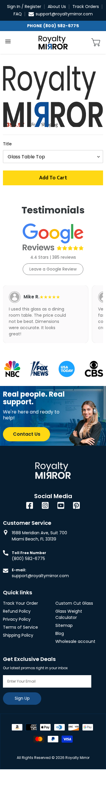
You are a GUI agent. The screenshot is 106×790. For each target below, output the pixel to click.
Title (7, 144)
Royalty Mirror (77, 757)
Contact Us (26, 434)
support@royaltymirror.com (64, 14)
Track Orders (85, 6)
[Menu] (7, 41)
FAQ (18, 14)
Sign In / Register (24, 6)
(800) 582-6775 (28, 558)
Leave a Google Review (53, 269)
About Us (57, 6)
